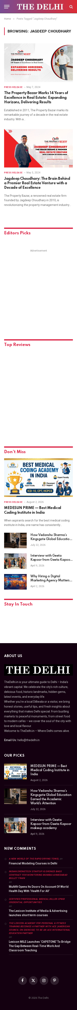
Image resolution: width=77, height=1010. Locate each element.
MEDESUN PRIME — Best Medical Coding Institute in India (49, 770)
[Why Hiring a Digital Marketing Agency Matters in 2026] (15, 582)
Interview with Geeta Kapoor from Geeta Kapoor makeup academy (50, 560)
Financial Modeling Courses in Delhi (33, 863)
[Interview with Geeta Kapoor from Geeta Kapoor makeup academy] (15, 561)
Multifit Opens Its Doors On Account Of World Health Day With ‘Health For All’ (39, 889)
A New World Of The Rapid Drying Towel (34, 858)
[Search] (71, 6)
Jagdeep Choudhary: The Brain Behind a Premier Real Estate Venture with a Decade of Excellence (37, 183)
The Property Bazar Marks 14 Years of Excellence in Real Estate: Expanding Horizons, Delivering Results (36, 97)
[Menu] (6, 6)
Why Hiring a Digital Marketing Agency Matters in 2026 (51, 580)
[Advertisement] (38, 291)
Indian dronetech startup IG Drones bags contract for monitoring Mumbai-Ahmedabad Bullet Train (38, 875)
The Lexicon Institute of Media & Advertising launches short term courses (38, 913)
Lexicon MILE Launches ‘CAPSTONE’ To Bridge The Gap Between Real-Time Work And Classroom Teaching (39, 946)
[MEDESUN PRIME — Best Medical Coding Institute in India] (38, 477)
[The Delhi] (41, 6)
